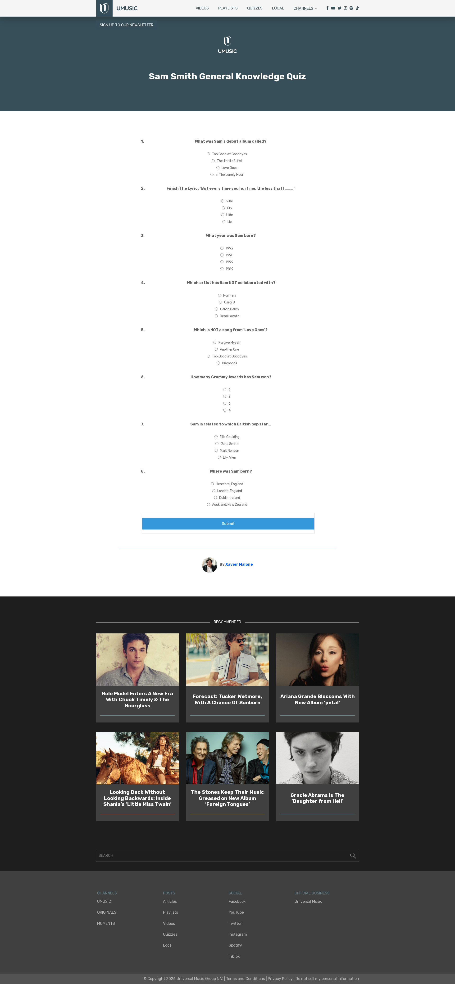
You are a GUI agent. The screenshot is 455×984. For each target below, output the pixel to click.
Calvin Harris (229, 309)
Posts (169, 893)
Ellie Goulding (230, 437)
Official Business (312, 893)
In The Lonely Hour (229, 175)
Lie (230, 222)
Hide (229, 215)
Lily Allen (229, 458)
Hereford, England (229, 484)
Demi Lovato (229, 316)
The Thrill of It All (229, 161)
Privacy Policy (280, 978)
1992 (229, 248)
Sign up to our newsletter (126, 25)
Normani (229, 295)
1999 (229, 262)
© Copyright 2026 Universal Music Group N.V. (183, 978)
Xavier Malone (239, 564)
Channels (303, 8)
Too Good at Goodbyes (229, 154)
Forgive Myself (229, 343)
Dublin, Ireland (229, 498)
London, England (229, 491)
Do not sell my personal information (327, 978)
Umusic (104, 901)
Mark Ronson (229, 451)
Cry (229, 208)
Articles (170, 901)
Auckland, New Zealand (229, 505)
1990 (229, 255)
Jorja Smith (230, 444)
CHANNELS (107, 893)
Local (278, 8)
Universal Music (308, 901)
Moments (106, 923)
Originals (106, 912)
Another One (229, 350)
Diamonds (229, 363)
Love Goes (229, 168)
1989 (229, 269)
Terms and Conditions (245, 978)
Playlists (228, 8)
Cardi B (229, 302)
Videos (202, 8)
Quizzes (255, 8)
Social (235, 893)
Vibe (229, 201)
